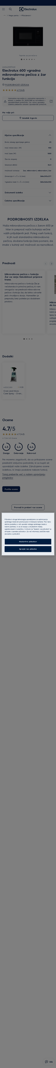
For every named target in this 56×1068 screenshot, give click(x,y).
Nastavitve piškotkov (28, 541)
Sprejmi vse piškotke (28, 549)
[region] (28, 534)
